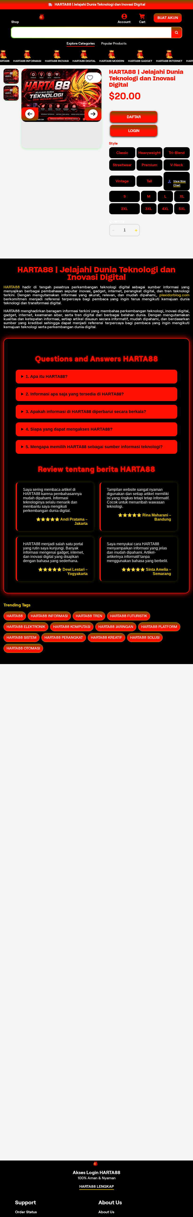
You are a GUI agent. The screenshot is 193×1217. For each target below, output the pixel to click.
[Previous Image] (29, 113)
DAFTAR (134, 117)
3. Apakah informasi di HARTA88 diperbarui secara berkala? (86, 411)
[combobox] (91, 32)
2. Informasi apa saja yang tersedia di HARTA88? (75, 394)
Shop (15, 22)
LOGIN (133, 131)
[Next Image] (92, 113)
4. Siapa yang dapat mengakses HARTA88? (69, 429)
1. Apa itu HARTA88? (47, 376)
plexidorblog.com (174, 295)
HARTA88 (12, 287)
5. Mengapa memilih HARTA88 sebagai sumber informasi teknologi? (94, 446)
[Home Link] (43, 18)
